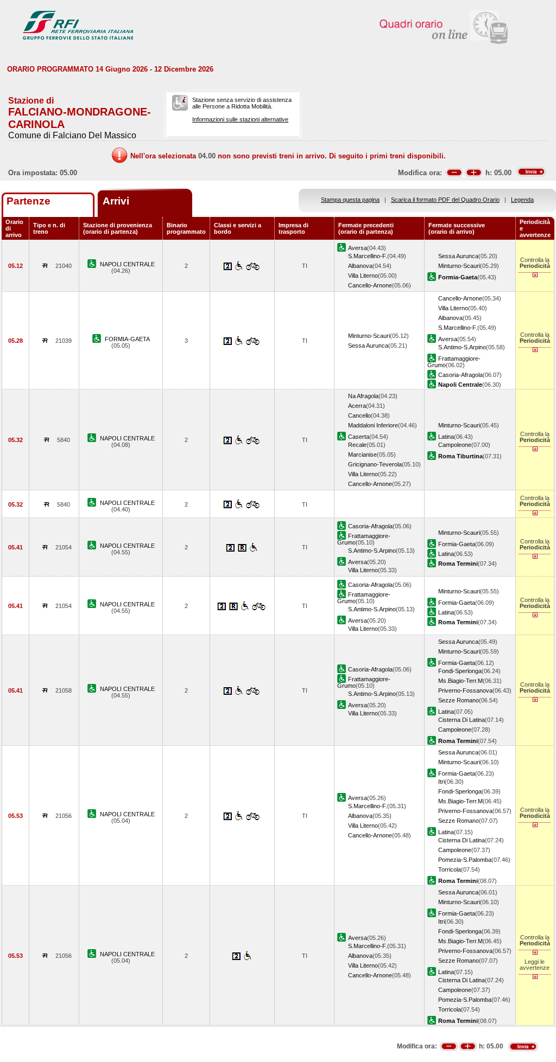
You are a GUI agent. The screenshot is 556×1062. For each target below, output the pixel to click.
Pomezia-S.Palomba (464, 859)
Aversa (357, 248)
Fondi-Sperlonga (460, 671)
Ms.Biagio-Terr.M (460, 680)
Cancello (359, 415)
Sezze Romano (458, 700)
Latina (446, 436)
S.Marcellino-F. (367, 256)
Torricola (449, 869)
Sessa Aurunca (458, 256)
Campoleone (454, 445)
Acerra (357, 405)
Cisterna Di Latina (461, 719)
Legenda (522, 199)
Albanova (360, 266)
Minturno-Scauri (459, 266)
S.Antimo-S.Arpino (462, 347)
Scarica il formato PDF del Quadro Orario (445, 199)
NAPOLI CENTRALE (127, 264)
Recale (357, 445)
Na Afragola (363, 396)
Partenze (28, 201)
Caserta (358, 436)
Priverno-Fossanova (465, 690)
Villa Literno (363, 275)
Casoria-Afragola (460, 375)
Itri (441, 781)
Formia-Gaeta (456, 544)
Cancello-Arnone (370, 285)
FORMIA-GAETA (127, 339)
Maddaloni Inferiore (373, 425)
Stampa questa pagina (350, 199)
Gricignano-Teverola (375, 464)
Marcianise (362, 454)
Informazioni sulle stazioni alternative (240, 119)
